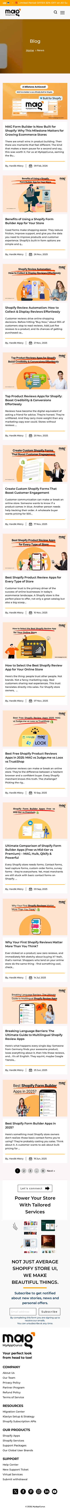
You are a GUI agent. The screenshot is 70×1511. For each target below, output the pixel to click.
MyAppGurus (39, 1506)
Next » (51, 1170)
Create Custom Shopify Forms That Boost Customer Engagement (31, 490)
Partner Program (14, 1387)
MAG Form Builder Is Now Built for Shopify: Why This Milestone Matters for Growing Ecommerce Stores (34, 130)
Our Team (9, 1377)
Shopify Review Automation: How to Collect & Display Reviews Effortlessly (32, 309)
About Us (9, 1372)
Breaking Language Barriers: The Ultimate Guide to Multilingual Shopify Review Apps (33, 1035)
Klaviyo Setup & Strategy (18, 1416)
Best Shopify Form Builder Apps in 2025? (30, 1125)
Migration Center (14, 1411)
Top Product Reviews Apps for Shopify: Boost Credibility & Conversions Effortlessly (33, 400)
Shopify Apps (11, 1435)
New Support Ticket (16, 1469)
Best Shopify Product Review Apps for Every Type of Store (33, 579)
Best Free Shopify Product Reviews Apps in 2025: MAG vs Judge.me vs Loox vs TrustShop (34, 757)
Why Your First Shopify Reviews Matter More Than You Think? (34, 944)
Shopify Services (13, 1440)
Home (30, 50)
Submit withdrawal (15, 1479)
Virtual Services (13, 1474)
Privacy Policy (11, 1382)
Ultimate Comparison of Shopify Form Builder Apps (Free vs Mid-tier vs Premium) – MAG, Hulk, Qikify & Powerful (33, 851)
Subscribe (49, 1311)
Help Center (10, 1464)
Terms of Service (13, 1397)
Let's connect (31, 1188)
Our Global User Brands (18, 1450)
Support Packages (14, 1445)
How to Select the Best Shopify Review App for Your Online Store (33, 667)
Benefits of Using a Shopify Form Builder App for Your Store (29, 221)
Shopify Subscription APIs (19, 1421)
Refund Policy (12, 1392)
